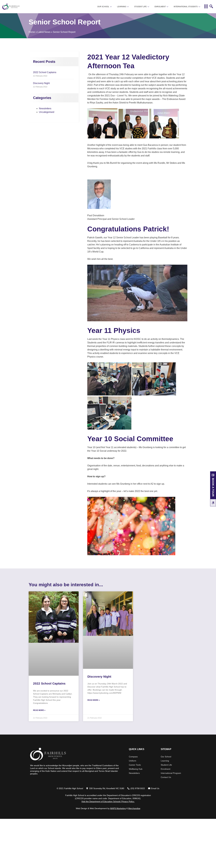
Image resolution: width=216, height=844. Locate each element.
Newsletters (45, 108)
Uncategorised (46, 112)
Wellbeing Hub (135, 769)
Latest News (43, 32)
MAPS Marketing (118, 808)
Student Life (140, 7)
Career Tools (135, 765)
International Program (171, 773)
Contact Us (166, 777)
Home (32, 32)
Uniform (132, 761)
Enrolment (160, 7)
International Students (186, 7)
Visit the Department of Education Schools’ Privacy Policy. (108, 801)
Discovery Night (41, 83)
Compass (133, 756)
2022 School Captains (44, 72)
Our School (103, 7)
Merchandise (134, 808)
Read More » (39, 710)
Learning (121, 7)
